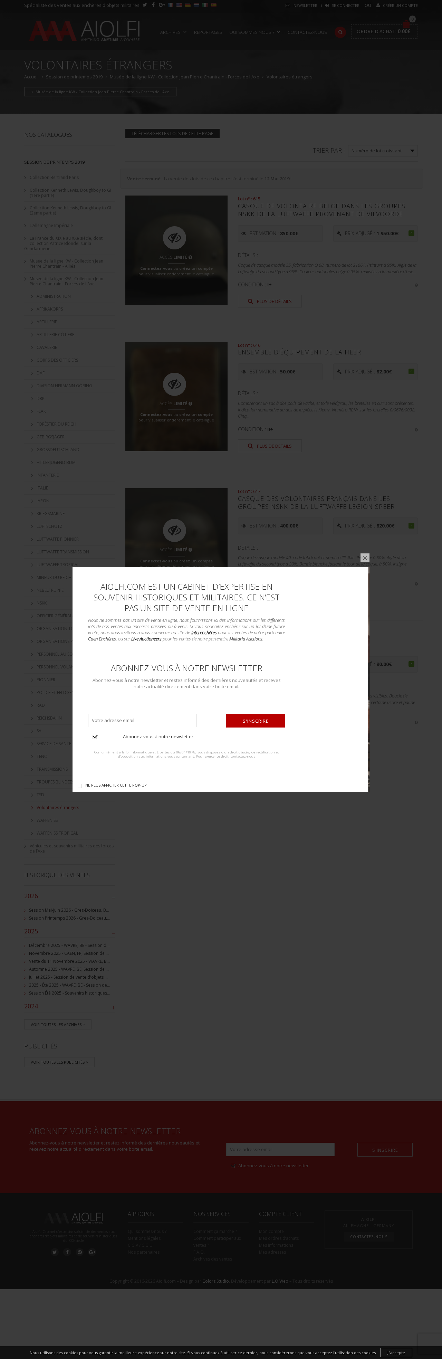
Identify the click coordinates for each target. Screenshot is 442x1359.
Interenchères (204, 632)
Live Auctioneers (146, 639)
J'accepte (396, 1352)
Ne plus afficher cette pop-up (116, 785)
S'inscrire (256, 721)
